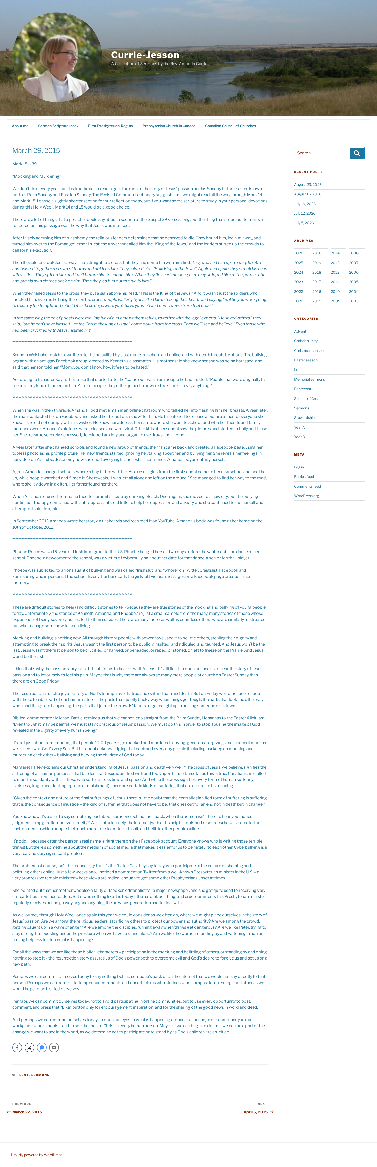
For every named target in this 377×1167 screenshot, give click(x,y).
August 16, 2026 (307, 194)
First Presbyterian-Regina (110, 126)
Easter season (306, 360)
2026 (298, 253)
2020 (317, 253)
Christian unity (306, 341)
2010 (335, 291)
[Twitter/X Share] (29, 1047)
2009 (335, 301)
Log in (299, 467)
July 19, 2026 (305, 204)
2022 (298, 291)
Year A (299, 427)
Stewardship (304, 417)
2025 (298, 263)
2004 (354, 291)
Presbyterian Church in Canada (169, 126)
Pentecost (302, 389)
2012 (335, 272)
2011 (335, 282)
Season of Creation (309, 398)
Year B (299, 436)
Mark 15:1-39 (24, 164)
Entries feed (304, 476)
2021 (298, 301)
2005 (354, 282)
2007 (353, 263)
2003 (354, 301)
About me (20, 126)
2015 (316, 301)
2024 (298, 272)
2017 (316, 282)
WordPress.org (306, 495)
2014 (335, 253)
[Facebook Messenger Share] (42, 1047)
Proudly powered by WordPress (36, 1155)
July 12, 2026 (304, 213)
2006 (354, 272)
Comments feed (307, 486)
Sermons (40, 1075)
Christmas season (309, 350)
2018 (316, 272)
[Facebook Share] (17, 1047)
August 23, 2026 (308, 184)
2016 (316, 291)
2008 (354, 253)
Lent (24, 1075)
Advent (300, 331)
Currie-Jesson (145, 55)
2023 (298, 282)
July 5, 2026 (304, 223)
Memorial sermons (309, 379)
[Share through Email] (54, 1047)
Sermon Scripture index (58, 126)
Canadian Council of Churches (230, 126)
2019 (316, 263)
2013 (335, 263)
